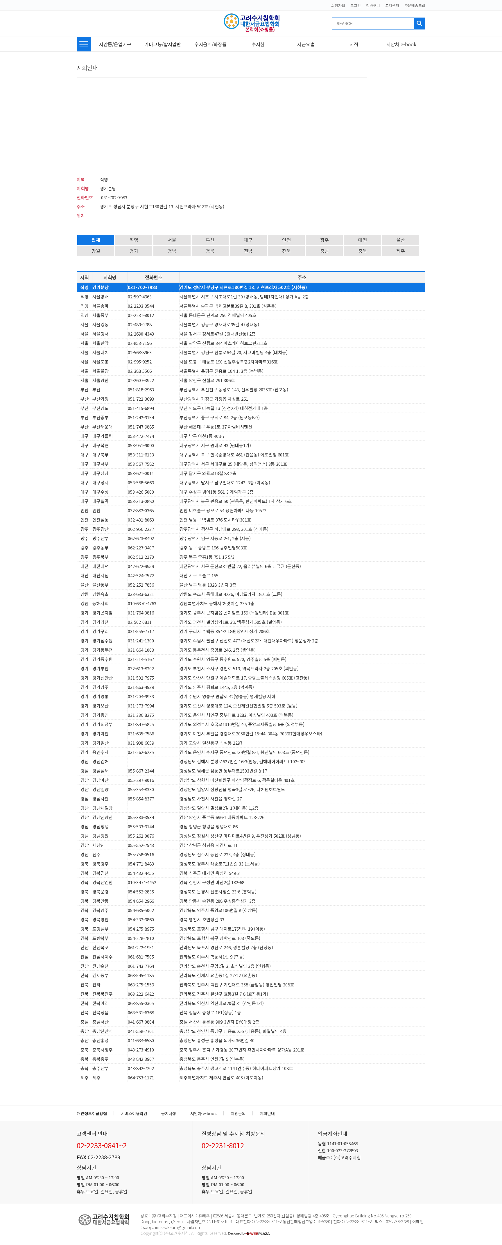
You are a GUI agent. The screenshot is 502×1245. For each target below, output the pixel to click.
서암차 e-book (401, 44)
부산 (210, 239)
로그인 (355, 5)
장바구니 (373, 5)
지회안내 (267, 1113)
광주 (324, 239)
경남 (172, 250)
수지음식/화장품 (210, 44)
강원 (96, 250)
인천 (286, 239)
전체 (96, 239)
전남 (248, 250)
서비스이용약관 (134, 1113)
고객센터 (392, 5)
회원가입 (338, 5)
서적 (353, 44)
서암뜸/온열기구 (115, 44)
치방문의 (238, 1113)
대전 (362, 239)
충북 (362, 250)
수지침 (258, 44)
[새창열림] (249, 1233)
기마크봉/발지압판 (162, 44)
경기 (134, 250)
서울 (172, 239)
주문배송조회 (414, 5)
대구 (248, 239)
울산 (400, 239)
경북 (210, 250)
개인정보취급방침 (92, 1113)
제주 (400, 250)
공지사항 (168, 1113)
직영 (134, 239)
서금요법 (306, 44)
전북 (286, 250)
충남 (324, 250)
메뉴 (84, 44)
